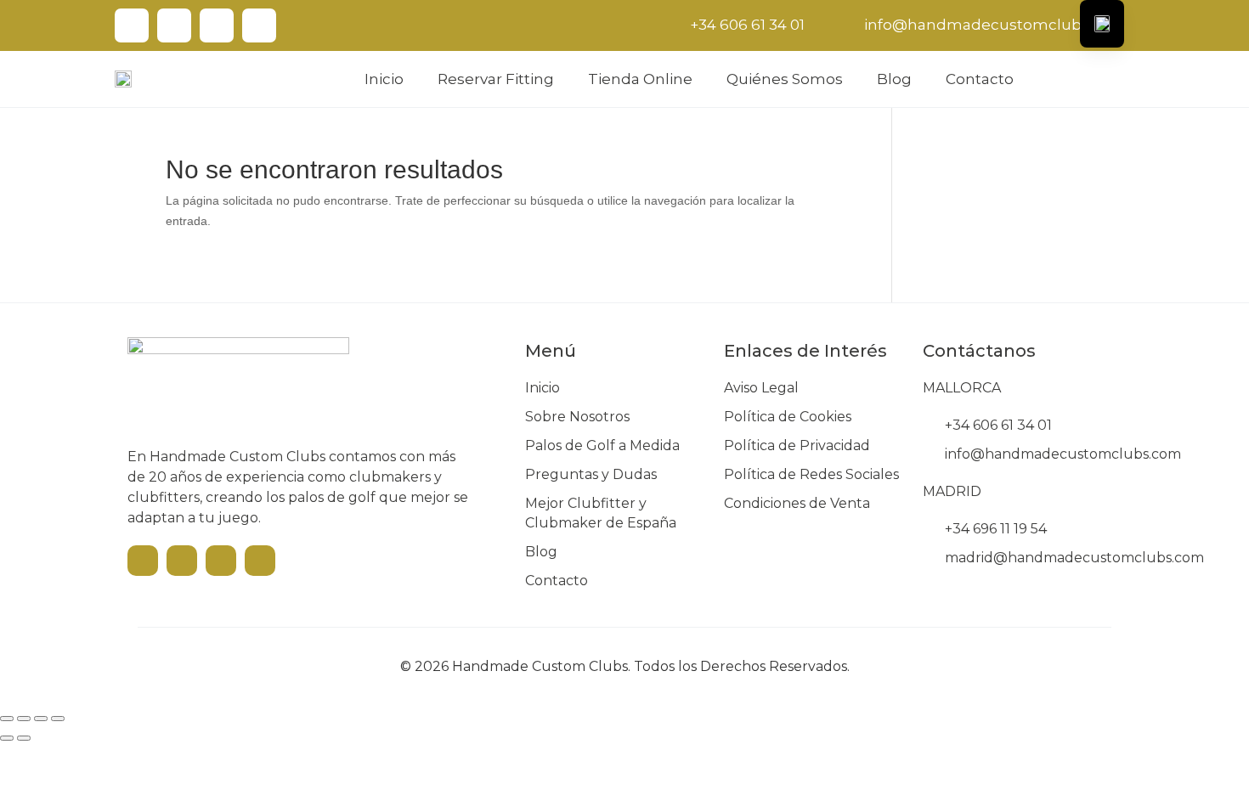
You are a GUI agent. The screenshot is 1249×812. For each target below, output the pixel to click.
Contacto (980, 78)
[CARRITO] (1123, 77)
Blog (894, 78)
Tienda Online (640, 78)
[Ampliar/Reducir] (7, 718)
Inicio (384, 78)
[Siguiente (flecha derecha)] (24, 738)
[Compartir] (41, 718)
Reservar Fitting (496, 78)
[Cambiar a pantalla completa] (24, 718)
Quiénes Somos (784, 78)
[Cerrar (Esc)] (58, 718)
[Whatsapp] (259, 25)
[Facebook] (174, 25)
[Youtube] (132, 25)
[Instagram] (217, 25)
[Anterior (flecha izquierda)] (7, 738)
